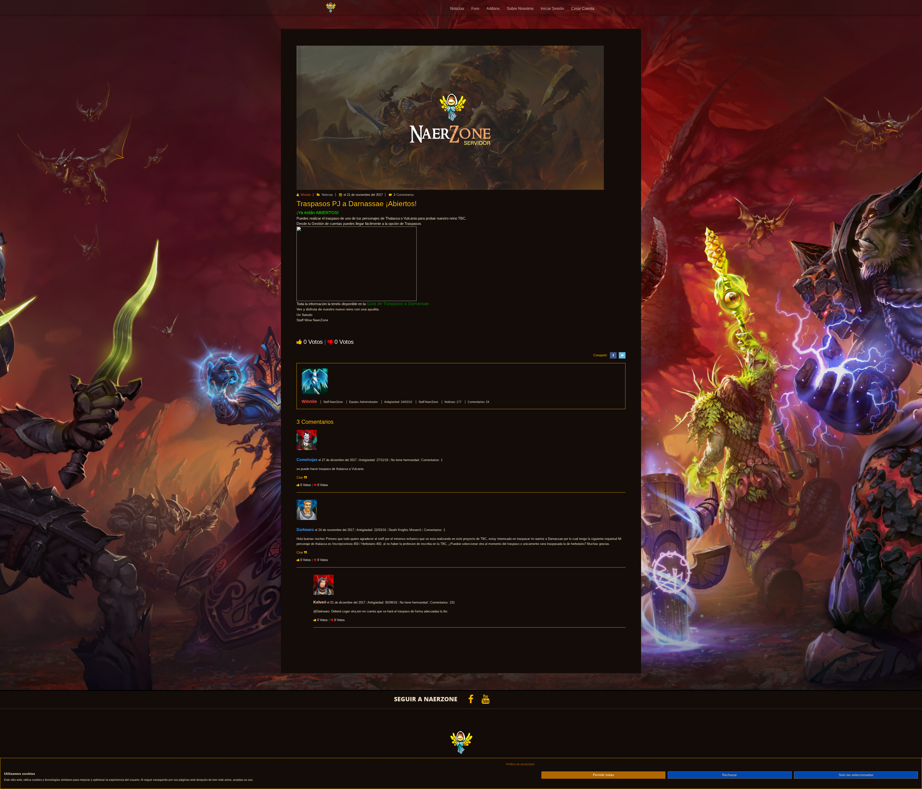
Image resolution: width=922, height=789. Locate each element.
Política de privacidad (520, 764)
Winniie (305, 195)
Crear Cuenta (582, 8)
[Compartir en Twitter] (621, 355)
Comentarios (405, 195)
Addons (493, 8)
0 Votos (313, 342)
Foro (475, 8)
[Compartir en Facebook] (613, 355)
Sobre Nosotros (520, 8)
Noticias (457, 8)
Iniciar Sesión (552, 8)
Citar (300, 477)
